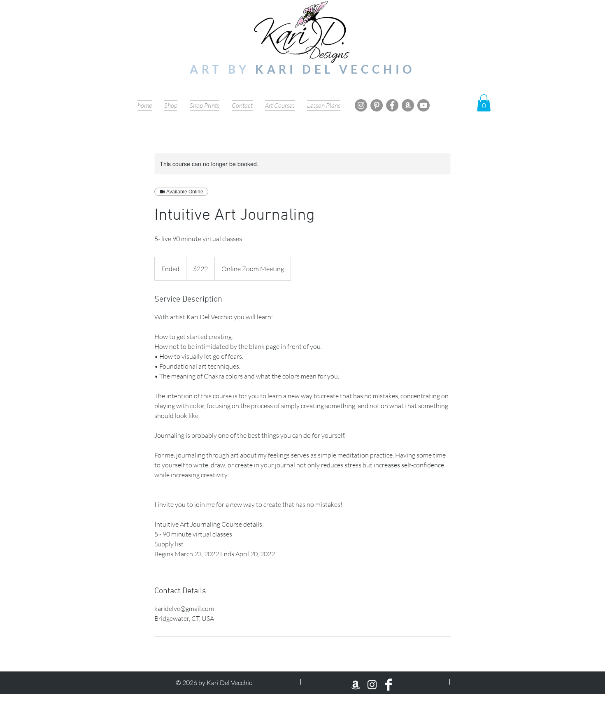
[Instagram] (361, 105)
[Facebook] (392, 105)
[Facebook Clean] (388, 684)
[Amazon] (408, 105)
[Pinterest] (376, 105)
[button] (484, 102)
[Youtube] (423, 105)
